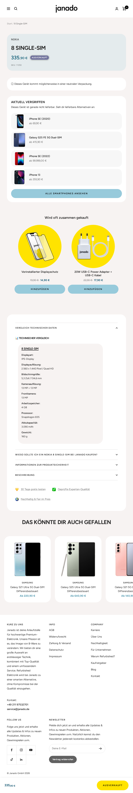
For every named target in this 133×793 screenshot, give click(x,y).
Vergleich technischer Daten (36, 328)
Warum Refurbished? (103, 656)
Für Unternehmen (101, 649)
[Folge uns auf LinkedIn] (21, 759)
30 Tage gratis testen (33, 489)
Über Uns (96, 636)
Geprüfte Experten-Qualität (74, 489)
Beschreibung (25, 475)
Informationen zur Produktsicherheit (42, 465)
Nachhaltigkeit (99, 643)
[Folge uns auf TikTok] (11, 759)
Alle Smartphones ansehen (66, 193)
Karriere (95, 630)
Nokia (15, 39)
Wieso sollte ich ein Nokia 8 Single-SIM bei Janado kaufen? (56, 454)
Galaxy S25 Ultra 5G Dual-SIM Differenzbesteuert (78, 589)
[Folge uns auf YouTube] (31, 750)
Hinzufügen (40, 289)
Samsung (27, 582)
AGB (51, 630)
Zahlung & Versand (60, 643)
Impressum (55, 656)
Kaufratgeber (98, 662)
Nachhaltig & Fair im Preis (35, 499)
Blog (93, 669)
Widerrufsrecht (57, 636)
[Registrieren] (100, 748)
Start (9, 23)
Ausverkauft (112, 785)
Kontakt (95, 676)
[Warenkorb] (124, 8)
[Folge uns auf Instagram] (21, 750)
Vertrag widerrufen (62, 759)
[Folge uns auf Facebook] (11, 750)
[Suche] (15, 8)
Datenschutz (56, 649)
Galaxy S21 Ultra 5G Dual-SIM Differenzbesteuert (27, 589)
